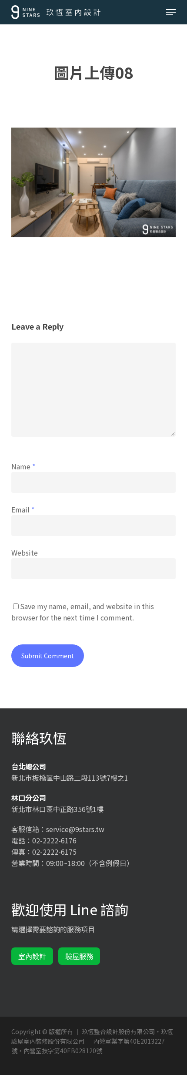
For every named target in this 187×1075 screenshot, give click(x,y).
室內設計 (32, 956)
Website (24, 552)
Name (23, 466)
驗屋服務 (79, 956)
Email (22, 509)
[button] (171, 12)
